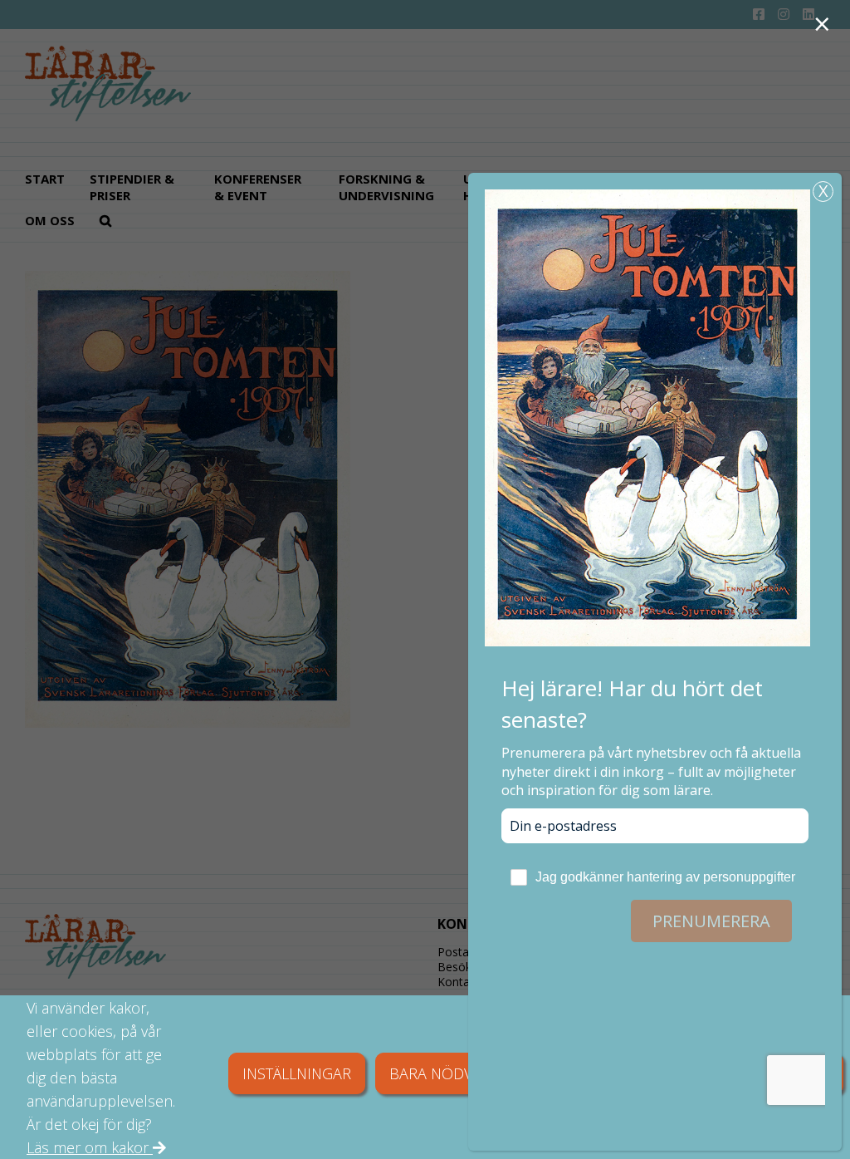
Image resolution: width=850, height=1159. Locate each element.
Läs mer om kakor (90, 1147)
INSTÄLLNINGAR (296, 1073)
